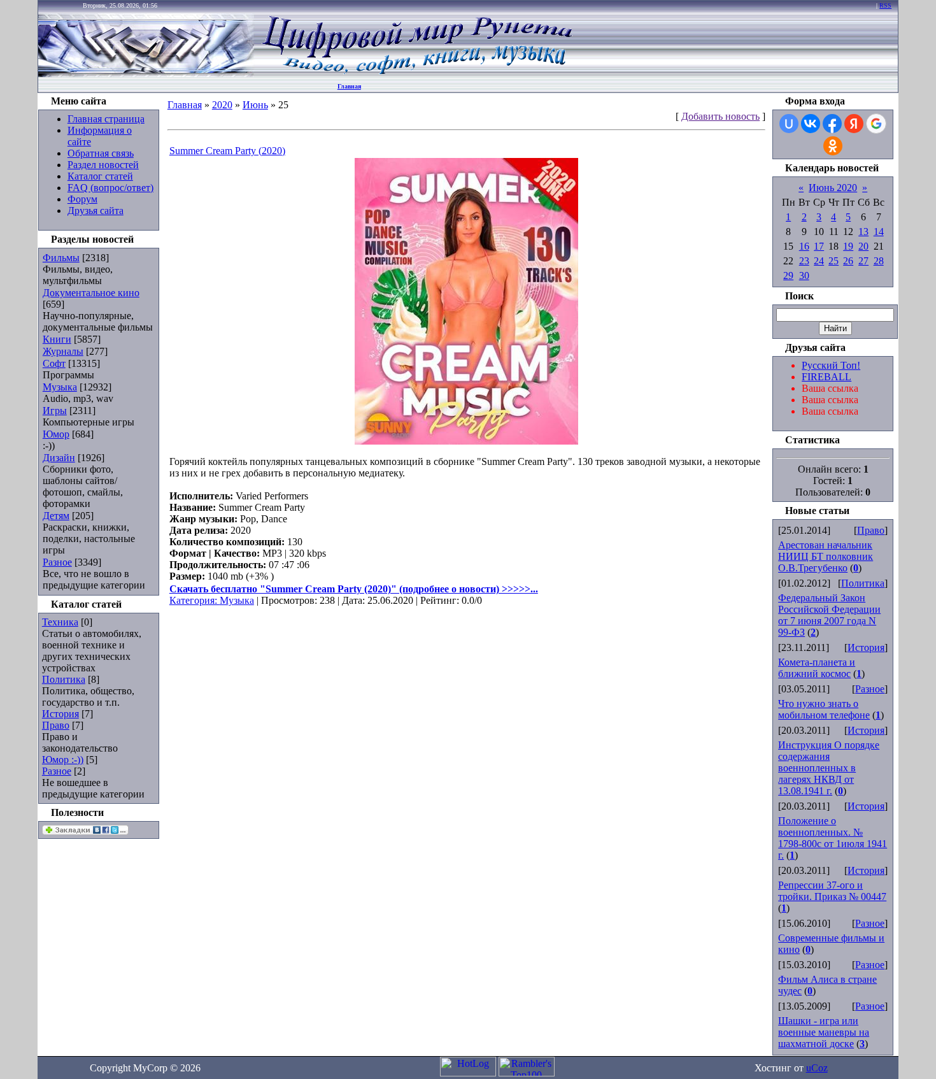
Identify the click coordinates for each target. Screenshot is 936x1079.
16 (804, 246)
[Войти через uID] (788, 123)
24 (819, 260)
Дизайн (59, 457)
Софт (54, 363)
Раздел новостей (103, 164)
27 (863, 260)
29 (788, 275)
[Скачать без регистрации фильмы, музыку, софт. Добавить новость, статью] (146, 73)
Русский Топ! (831, 365)
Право (55, 725)
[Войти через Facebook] (832, 123)
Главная (349, 86)
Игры (55, 410)
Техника (60, 622)
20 (863, 246)
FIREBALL (826, 376)
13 (863, 231)
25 (833, 260)
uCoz (817, 1067)
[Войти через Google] (876, 123)
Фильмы (61, 257)
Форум (82, 199)
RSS (885, 5)
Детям (56, 515)
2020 (222, 104)
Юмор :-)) (62, 759)
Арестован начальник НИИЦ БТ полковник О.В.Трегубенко (825, 556)
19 (848, 246)
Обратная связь (100, 153)
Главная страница (106, 118)
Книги (57, 339)
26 (848, 260)
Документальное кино (91, 292)
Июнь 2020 (833, 187)
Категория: (194, 600)
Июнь (255, 104)
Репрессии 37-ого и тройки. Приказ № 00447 (832, 891)
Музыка (60, 387)
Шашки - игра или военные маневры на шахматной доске (823, 1032)
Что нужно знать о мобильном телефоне (824, 709)
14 (879, 231)
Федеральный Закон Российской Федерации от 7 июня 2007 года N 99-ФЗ (829, 615)
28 (879, 260)
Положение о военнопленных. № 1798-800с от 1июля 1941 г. (832, 838)
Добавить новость (720, 116)
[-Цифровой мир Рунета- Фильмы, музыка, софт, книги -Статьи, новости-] (416, 73)
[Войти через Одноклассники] (832, 145)
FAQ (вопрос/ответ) (110, 187)
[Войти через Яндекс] (853, 123)
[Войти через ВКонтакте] (810, 123)
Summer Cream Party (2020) (227, 150)
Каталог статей (100, 176)
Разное (57, 562)
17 (819, 246)
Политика (63, 679)
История (60, 713)
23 (804, 260)
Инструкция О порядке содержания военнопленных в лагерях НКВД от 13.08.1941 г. (828, 768)
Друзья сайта (95, 210)
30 (804, 275)
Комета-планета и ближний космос (816, 668)
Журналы (63, 351)
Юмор (56, 434)
